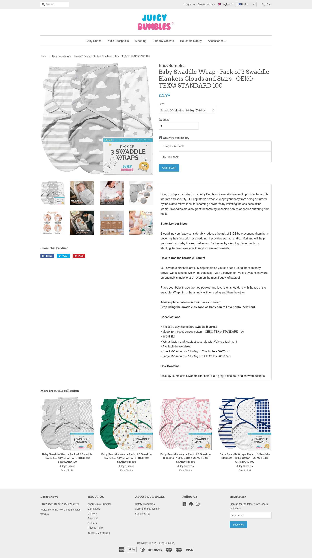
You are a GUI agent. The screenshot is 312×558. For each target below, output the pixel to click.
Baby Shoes (93, 41)
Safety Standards (145, 504)
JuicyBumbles (166, 543)
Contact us (94, 508)
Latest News (49, 496)
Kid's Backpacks (118, 41)
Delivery (92, 513)
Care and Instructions (147, 508)
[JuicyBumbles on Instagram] (198, 504)
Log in (188, 4)
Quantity (164, 119)
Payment (93, 518)
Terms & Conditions (99, 532)
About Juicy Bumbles (99, 504)
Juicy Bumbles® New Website (59, 503)
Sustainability (142, 513)
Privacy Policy (95, 527)
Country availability (176, 138)
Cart (269, 4)
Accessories (216, 41)
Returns (92, 523)
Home (43, 55)
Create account (206, 4)
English (226, 4)
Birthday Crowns (163, 41)
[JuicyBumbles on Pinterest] (191, 504)
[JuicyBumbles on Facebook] (184, 504)
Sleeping (140, 41)
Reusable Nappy (191, 41)
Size (161, 104)
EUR (245, 4)
